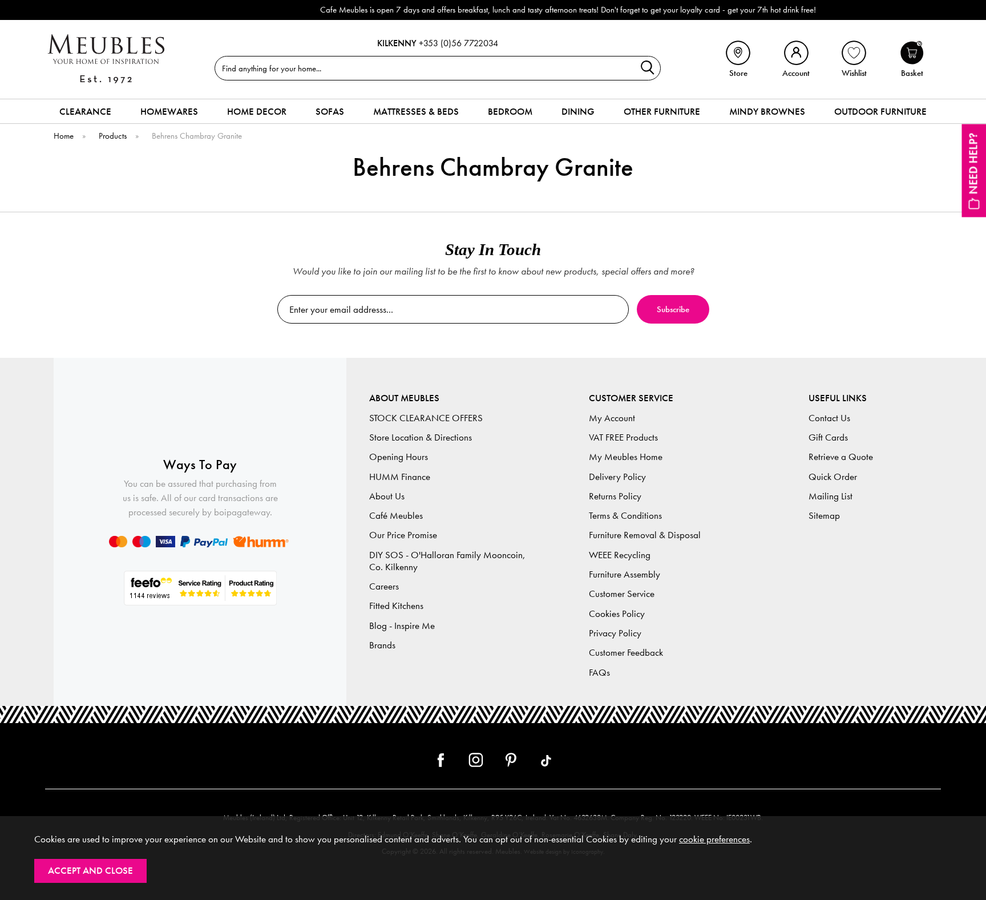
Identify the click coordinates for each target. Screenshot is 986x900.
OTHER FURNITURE (662, 111)
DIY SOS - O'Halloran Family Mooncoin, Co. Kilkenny (447, 561)
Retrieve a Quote (841, 457)
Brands (382, 645)
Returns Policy (615, 496)
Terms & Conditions (625, 516)
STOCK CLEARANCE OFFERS (426, 418)
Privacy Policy (615, 633)
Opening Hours (398, 457)
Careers (384, 586)
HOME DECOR (256, 111)
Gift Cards (828, 437)
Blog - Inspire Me (402, 626)
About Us (387, 496)
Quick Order (833, 477)
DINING (578, 111)
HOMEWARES (169, 111)
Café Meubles (396, 516)
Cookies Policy (617, 614)
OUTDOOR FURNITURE (880, 111)
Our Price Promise (403, 535)
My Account (612, 418)
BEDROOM (510, 111)
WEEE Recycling (619, 555)
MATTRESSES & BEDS (416, 111)
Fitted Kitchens (396, 606)
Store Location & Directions (420, 437)
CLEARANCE (85, 111)
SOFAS (330, 111)
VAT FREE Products (623, 437)
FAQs (599, 673)
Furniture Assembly (624, 574)
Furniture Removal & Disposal (645, 535)
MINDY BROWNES (767, 111)
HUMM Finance (399, 477)
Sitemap (824, 516)
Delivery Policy (617, 477)
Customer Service (621, 594)
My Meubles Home (625, 457)
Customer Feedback (626, 653)
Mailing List (830, 496)
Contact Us (829, 418)
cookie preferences (714, 839)
